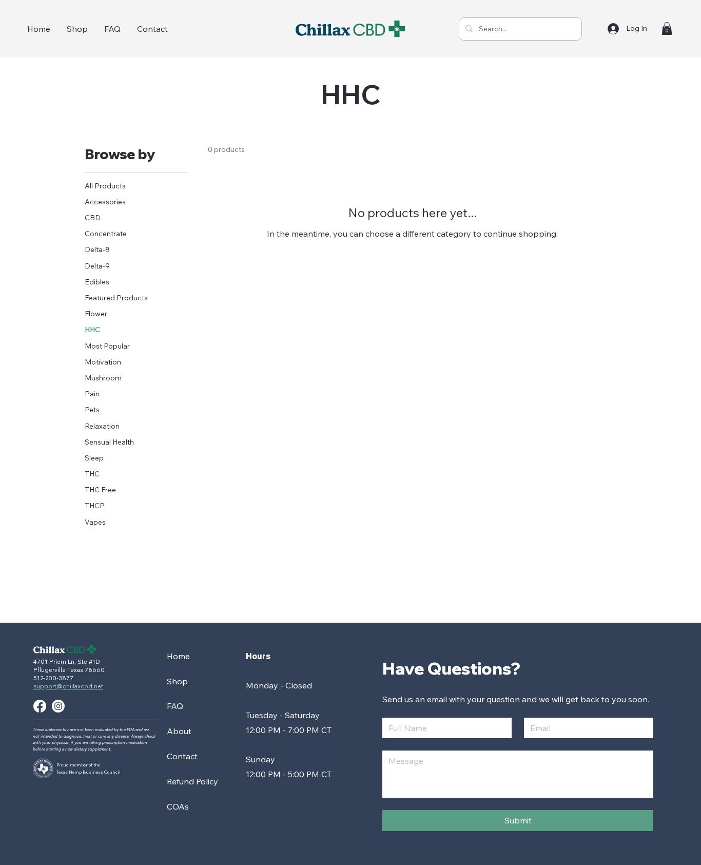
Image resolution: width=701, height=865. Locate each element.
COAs (178, 806)
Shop (177, 681)
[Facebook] (39, 706)
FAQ (175, 706)
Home (178, 656)
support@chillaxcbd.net (68, 686)
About (179, 731)
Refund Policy (192, 781)
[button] (666, 28)
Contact (182, 756)
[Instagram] (58, 706)
